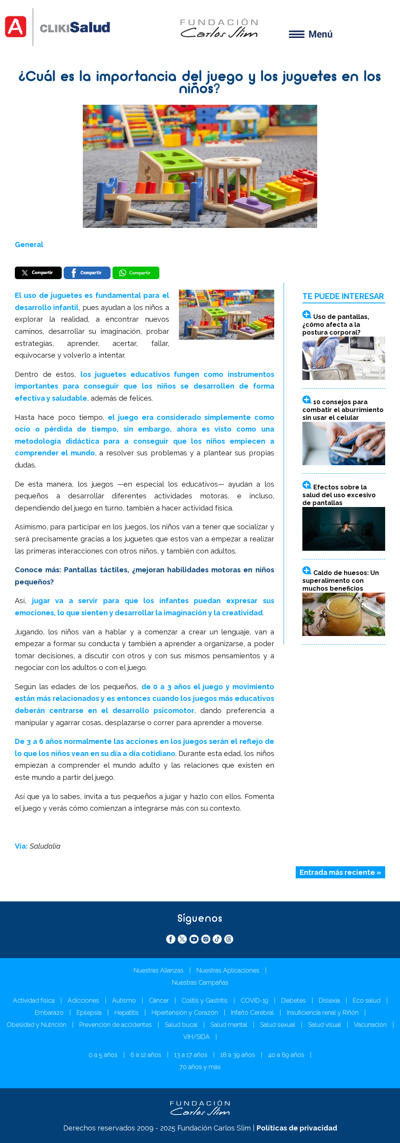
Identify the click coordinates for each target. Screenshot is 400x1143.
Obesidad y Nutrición (36, 1024)
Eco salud (366, 1000)
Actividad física (34, 1000)
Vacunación (370, 1024)
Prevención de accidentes (115, 1024)
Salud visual (324, 1024)
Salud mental (229, 1024)
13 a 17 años (190, 1055)
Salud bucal (181, 1024)
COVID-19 (254, 1000)
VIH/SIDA (196, 1037)
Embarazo (49, 1012)
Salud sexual (277, 1024)
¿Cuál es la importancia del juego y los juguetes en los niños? (200, 83)
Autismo (124, 1000)
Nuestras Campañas (200, 982)
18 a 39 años (237, 1055)
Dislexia (329, 1000)
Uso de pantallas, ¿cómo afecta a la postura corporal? (335, 324)
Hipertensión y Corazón (185, 1012)
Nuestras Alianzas (159, 970)
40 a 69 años (286, 1055)
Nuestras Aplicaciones (227, 970)
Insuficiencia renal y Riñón (323, 1012)
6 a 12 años (145, 1055)
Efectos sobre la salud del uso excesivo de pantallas (339, 495)
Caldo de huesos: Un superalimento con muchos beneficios (340, 580)
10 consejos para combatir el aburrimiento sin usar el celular (343, 409)
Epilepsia (89, 1012)
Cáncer (159, 1000)
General (29, 244)
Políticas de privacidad (297, 1128)
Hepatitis (126, 1012)
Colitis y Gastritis (205, 1000)
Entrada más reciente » (340, 872)
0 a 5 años (103, 1055)
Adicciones (83, 1000)
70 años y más (200, 1067)
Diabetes (293, 1000)
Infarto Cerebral (252, 1012)
